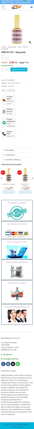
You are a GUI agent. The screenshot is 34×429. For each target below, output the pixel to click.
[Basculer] (3, 150)
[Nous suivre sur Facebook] (3, 364)
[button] (3, 7)
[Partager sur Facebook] (6, 90)
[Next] (32, 182)
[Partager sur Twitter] (10, 90)
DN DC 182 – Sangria (8, 184)
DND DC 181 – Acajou (25, 185)
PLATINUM (11, 86)
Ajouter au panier (19, 69)
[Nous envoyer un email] (13, 364)
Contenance (10, 155)
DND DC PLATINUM (13, 83)
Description (9, 150)
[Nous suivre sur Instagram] (8, 364)
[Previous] (1, 182)
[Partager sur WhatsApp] (3, 90)
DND (19, 47)
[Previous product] (6, 58)
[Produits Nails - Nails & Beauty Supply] (17, 7)
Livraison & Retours (12, 160)
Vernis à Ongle (12, 47)
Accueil (3, 47)
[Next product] (3, 58)
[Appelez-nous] (18, 364)
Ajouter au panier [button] (8, 192)
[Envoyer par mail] (13, 90)
